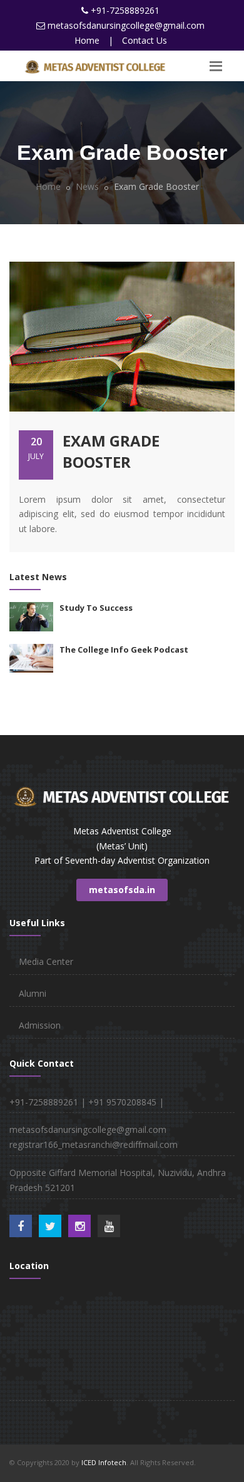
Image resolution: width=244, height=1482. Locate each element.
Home (86, 40)
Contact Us (144, 40)
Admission (40, 1025)
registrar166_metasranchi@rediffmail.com (93, 1144)
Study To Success (96, 607)
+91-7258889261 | (48, 1102)
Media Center (46, 961)
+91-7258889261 (125, 10)
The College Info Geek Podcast (123, 649)
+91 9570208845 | (126, 1102)
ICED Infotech (103, 1462)
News (86, 186)
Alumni (32, 993)
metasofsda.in (122, 890)
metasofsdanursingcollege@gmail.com (126, 25)
